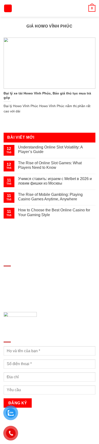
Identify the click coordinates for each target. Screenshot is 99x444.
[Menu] (8, 8)
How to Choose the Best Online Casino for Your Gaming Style (54, 212)
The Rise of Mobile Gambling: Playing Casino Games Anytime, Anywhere (50, 196)
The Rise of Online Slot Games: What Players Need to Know (50, 165)
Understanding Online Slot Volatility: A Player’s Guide (50, 149)
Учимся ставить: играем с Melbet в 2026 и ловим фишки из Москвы (55, 181)
